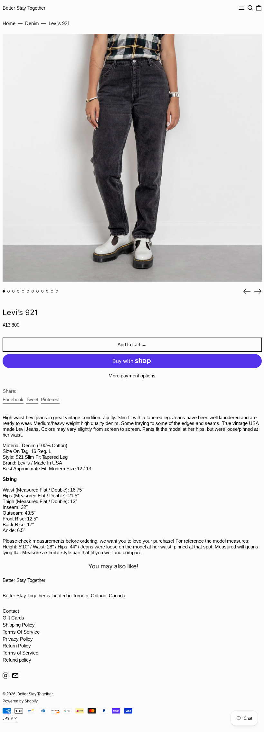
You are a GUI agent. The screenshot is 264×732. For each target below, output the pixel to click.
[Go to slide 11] (52, 291)
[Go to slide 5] (23, 291)
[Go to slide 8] (37, 291)
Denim (32, 23)
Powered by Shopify (20, 701)
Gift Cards (13, 617)
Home (9, 23)
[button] (250, 8)
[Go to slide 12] (57, 291)
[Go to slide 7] (33, 291)
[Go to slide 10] (47, 291)
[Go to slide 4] (18, 291)
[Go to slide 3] (13, 291)
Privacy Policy (18, 639)
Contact (11, 611)
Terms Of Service (21, 632)
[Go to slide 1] (4, 291)
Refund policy (17, 660)
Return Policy (17, 645)
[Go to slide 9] (42, 291)
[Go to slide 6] (28, 291)
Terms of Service (20, 652)
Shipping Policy (19, 625)
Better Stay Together (24, 8)
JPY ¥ (8, 718)
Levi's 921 (59, 23)
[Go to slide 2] (8, 291)
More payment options (132, 375)
